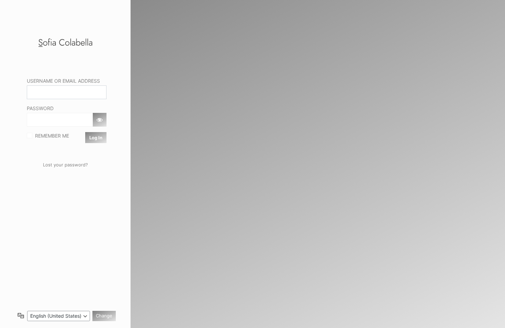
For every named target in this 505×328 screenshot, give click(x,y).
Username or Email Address (63, 81)
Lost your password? (65, 164)
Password (40, 108)
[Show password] (99, 120)
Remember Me (52, 136)
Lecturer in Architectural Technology (65, 42)
